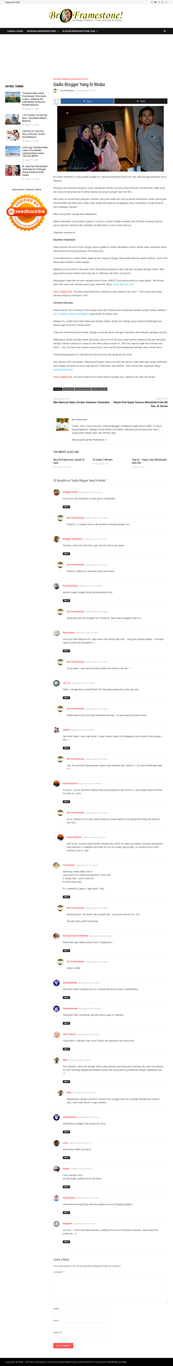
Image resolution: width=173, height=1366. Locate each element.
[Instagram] (163, 2)
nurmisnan (68, 865)
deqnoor (67, 1223)
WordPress (112, 1362)
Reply (66, 507)
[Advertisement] (86, 53)
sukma (66, 729)
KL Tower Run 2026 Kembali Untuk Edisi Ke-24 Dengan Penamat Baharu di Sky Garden (34, 170)
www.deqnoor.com (123, 284)
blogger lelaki (70, 492)
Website (57, 1332)
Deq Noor (68, 389)
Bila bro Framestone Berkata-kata (70, 79)
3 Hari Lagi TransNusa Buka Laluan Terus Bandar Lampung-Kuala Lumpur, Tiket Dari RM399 (35, 151)
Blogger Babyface (72, 538)
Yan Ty (66, 682)
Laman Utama (15, 31)
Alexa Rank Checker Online (26, 189)
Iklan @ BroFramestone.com (78, 31)
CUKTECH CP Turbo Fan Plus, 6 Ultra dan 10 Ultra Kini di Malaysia (33, 134)
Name (57, 1309)
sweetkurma (69, 1117)
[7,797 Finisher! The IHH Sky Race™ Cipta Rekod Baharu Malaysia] (12, 115)
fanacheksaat (70, 1008)
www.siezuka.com (63, 369)
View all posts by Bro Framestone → (89, 439)
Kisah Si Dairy (70, 585)
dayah (66, 1168)
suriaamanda (70, 982)
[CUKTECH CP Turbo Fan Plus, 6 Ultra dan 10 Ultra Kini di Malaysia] (12, 131)
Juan (65, 1142)
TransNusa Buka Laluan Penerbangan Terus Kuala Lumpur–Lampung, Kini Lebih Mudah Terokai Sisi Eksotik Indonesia (34, 99)
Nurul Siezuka (99, 389)
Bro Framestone (67, 90)
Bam (124, 1362)
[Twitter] (159, 2)
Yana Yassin (69, 1034)
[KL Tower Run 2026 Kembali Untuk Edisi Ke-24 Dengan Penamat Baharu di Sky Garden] (12, 166)
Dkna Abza (68, 632)
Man (65, 1060)
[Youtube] (156, 2)
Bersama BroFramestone (41, 31)
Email (57, 1321)
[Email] (166, 2)
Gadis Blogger (83, 389)
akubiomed (69, 1197)
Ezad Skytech (70, 783)
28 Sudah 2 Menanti (103, 459)
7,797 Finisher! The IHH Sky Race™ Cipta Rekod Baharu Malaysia (34, 118)
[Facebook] (152, 2)
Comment (59, 1272)
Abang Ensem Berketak (75, 935)
